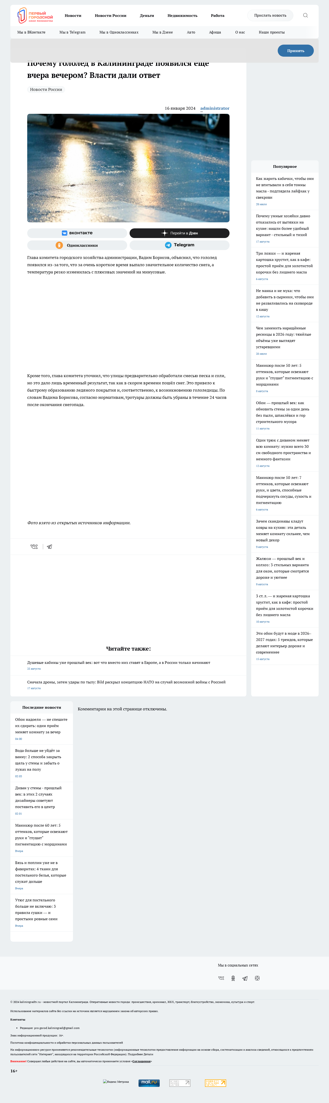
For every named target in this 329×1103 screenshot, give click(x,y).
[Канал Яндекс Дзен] (180, 233)
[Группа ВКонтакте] (77, 233)
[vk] (34, 546)
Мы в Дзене (162, 32)
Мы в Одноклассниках (118, 32)
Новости (73, 15)
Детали (148, 1054)
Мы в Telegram (72, 32)
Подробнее (135, 1054)
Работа (217, 15)
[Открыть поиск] (305, 15)
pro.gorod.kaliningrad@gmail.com (56, 1028)
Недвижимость (182, 15)
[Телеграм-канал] (180, 245)
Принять (295, 50)
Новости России (110, 15)
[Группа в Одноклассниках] (77, 245)
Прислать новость (270, 15)
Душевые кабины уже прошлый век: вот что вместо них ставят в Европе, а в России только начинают (118, 665)
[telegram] (51, 546)
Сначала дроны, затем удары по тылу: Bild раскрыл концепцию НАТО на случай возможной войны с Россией (126, 685)
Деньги (147, 15)
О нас (240, 32)
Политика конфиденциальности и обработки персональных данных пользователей (66, 1042)
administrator (215, 108)
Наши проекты (272, 32)
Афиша (215, 32)
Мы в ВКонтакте (31, 32)
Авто (191, 32)
